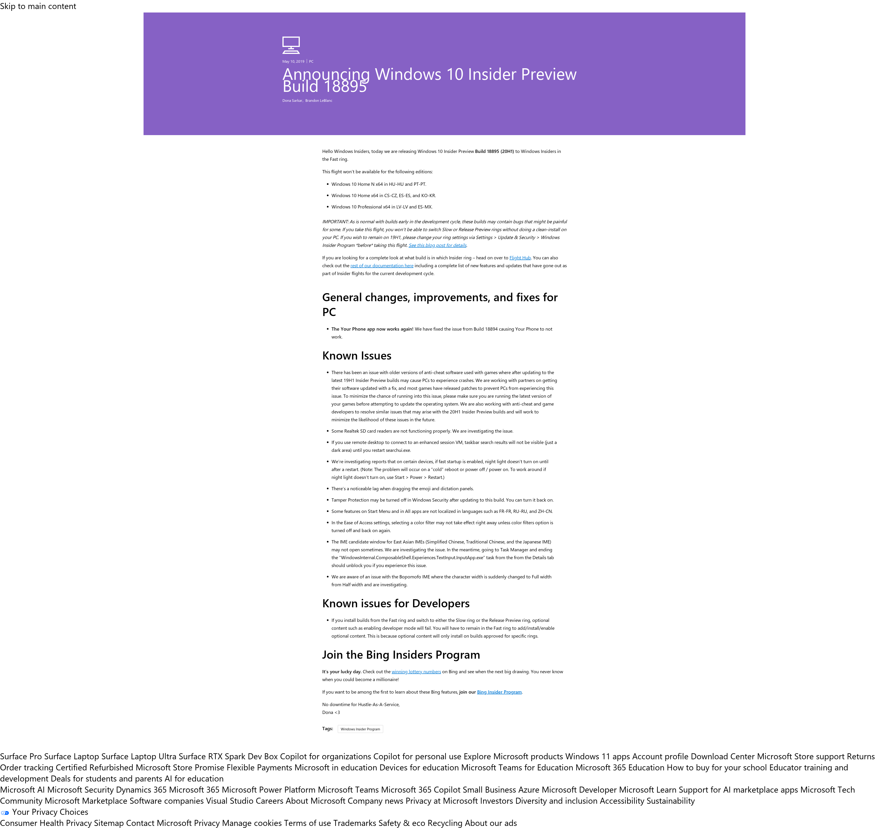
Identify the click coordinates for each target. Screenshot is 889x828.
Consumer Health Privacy (46, 822)
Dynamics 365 (141, 789)
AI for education (194, 778)
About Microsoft (315, 800)
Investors (496, 800)
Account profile (660, 755)
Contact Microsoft (159, 822)
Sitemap (109, 822)
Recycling (445, 822)
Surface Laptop (71, 755)
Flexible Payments (259, 766)
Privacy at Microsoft (442, 800)
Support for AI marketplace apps (738, 789)
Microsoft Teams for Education (517, 766)
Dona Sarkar (292, 100)
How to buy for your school (717, 766)
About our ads (491, 822)
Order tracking (26, 766)
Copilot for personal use (417, 755)
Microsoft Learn (647, 789)
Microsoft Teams (348, 789)
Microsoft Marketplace (86, 800)
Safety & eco (402, 822)
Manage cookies (252, 822)
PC (311, 61)
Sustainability (671, 800)
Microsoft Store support (801, 755)
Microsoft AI (22, 789)
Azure (528, 789)
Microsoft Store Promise (180, 766)
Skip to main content (38, 5)
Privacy (208, 822)
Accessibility (622, 800)
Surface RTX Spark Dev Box (228, 755)
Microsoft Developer (579, 789)
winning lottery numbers (416, 671)
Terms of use (307, 822)
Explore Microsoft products (513, 755)
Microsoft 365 (194, 789)
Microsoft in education (335, 766)
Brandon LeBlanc (318, 100)
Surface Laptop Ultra (138, 755)
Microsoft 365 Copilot (420, 789)
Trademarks (354, 822)
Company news (375, 800)
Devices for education (419, 766)
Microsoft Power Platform (269, 789)
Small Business (489, 789)
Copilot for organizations (325, 755)
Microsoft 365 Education (620, 766)
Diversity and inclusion (556, 800)
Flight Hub (520, 257)
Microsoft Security (80, 789)
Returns (861, 755)
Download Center (723, 755)
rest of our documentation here (382, 265)
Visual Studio (230, 800)
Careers (269, 800)
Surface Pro (21, 755)
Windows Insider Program (360, 728)
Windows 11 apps (597, 755)
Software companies (167, 800)
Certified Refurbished (94, 766)
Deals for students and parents (106, 778)
